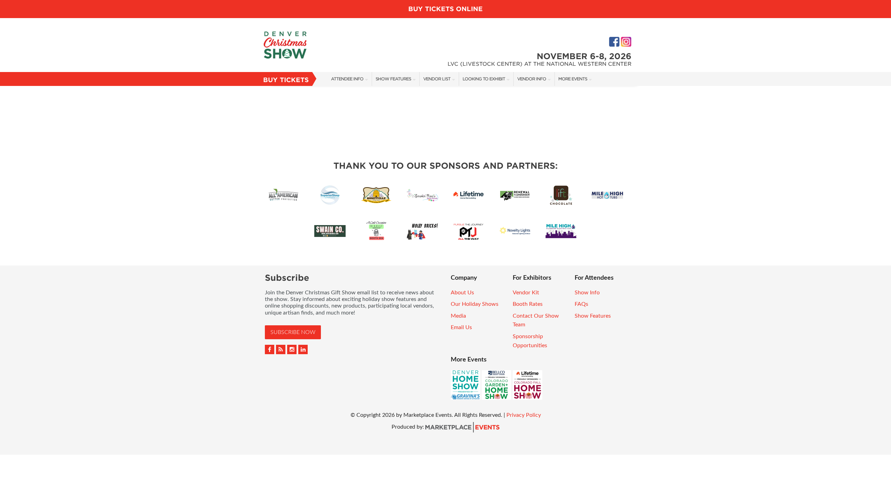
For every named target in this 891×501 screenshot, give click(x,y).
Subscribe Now (292, 332)
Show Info (587, 292)
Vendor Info (531, 78)
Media (458, 316)
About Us (462, 292)
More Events (572, 78)
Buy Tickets (286, 80)
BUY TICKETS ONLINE (445, 9)
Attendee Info (347, 78)
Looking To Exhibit (484, 78)
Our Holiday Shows (474, 304)
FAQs (581, 304)
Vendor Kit (526, 292)
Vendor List (436, 78)
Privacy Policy (523, 415)
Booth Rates (528, 304)
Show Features (393, 78)
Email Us (461, 327)
